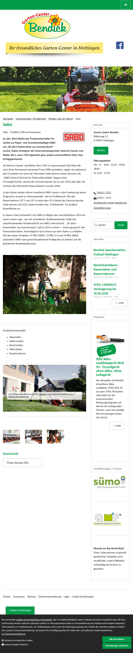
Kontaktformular (102, 208)
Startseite (8, 119)
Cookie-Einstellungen (20, 610)
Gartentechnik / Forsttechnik (31, 119)
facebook (120, 45)
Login (66, 597)
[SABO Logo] (74, 142)
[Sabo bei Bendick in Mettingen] (11, 437)
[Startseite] (46, 25)
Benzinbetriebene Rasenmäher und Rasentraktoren (106, 270)
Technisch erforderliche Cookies (18, 640)
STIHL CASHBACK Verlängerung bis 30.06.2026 (105, 289)
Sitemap (31, 597)
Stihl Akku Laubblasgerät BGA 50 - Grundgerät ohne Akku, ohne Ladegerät (110, 367)
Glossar (7, 597)
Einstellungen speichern (116, 646)
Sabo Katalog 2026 (18, 463)
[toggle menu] (126, 5)
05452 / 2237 (104, 192)
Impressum (19, 597)
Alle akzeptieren (117, 639)
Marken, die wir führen (60, 119)
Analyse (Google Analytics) (16, 644)
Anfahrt (101, 150)
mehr (121, 303)
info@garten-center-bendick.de (110, 203)
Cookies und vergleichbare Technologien (34, 620)
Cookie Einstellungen (83, 597)
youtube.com (45, 394)
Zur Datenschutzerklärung (13, 634)
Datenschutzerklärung (19, 397)
